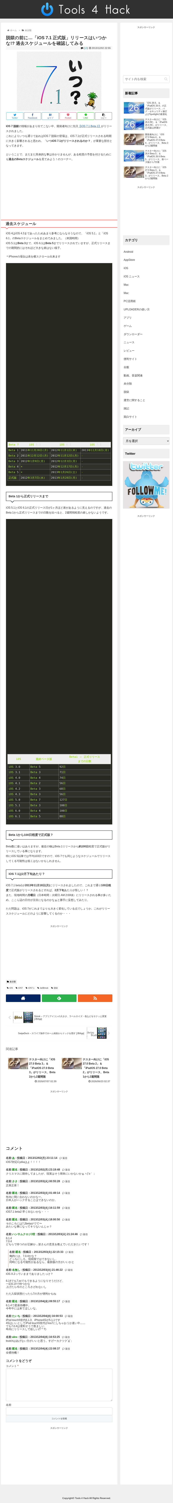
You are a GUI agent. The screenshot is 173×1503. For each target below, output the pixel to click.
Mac (126, 284)
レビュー (129, 350)
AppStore (129, 259)
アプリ (128, 317)
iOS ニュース (132, 276)
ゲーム (128, 326)
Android (128, 251)
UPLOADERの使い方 (137, 309)
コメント (12, 1366)
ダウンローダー (133, 334)
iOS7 (20, 988)
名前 (8, 1404)
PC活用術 (130, 301)
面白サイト (130, 416)
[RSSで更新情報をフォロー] (95, 998)
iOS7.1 (31, 988)
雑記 (126, 408)
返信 (64, 1158)
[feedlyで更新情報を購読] (59, 998)
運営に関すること (134, 400)
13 (85, 48)
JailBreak (44, 988)
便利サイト (130, 358)
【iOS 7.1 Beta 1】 (89, 126)
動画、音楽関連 (133, 375)
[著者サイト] (23, 998)
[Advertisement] (59, 189)
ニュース (129, 342)
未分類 (13, 982)
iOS (11, 988)
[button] (166, 79)
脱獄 (56, 988)
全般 (126, 367)
